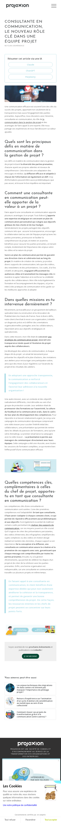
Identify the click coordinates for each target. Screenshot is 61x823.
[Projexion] (25, 6)
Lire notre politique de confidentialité (20, 805)
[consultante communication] (30, 93)
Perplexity (30, 76)
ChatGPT (30, 70)
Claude (30, 64)
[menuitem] (52, 6)
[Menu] (52, 6)
